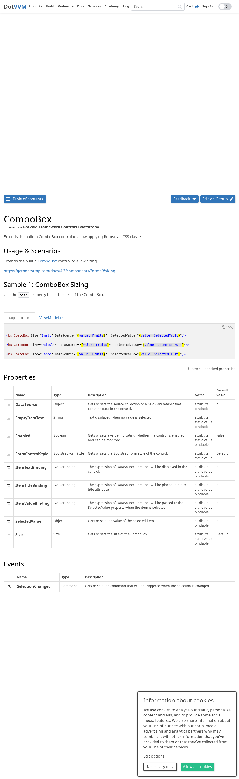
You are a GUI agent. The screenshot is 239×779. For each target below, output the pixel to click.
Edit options (154, 756)
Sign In (207, 6)
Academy (112, 6)
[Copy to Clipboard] (227, 327)
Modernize (65, 6)
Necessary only (160, 766)
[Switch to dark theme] (225, 6)
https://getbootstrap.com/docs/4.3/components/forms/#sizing (59, 270)
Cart (189, 6)
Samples (94, 6)
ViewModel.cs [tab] (51, 317)
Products (35, 6)
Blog (125, 6)
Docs (80, 6)
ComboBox (47, 261)
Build (50, 6)
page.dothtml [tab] (19, 317)
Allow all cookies (197, 766)
